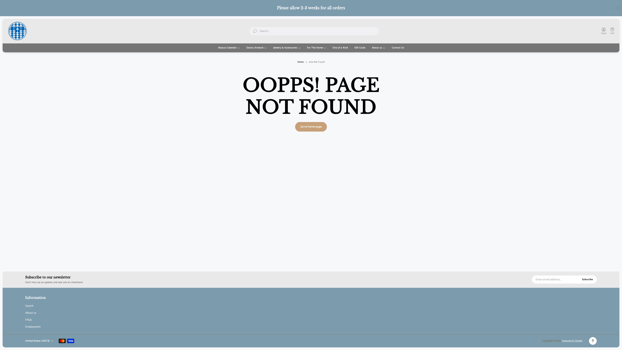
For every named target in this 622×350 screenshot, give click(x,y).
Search (29, 306)
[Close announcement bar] (617, 8)
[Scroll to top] (593, 341)
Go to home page (311, 126)
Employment (33, 327)
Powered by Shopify (572, 341)
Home (300, 62)
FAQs (28, 320)
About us (30, 313)
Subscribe (587, 279)
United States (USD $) (37, 341)
